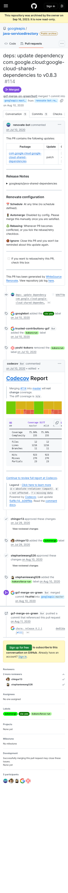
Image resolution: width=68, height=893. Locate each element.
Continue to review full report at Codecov (31, 477)
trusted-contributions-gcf (32, 328)
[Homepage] (34, 6)
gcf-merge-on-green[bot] (20, 96)
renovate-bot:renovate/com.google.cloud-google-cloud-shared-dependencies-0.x (47, 100)
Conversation (17, 113)
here (51, 280)
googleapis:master (16, 100)
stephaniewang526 (23, 555)
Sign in (22, 656)
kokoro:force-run (21, 581)
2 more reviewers (12, 674)
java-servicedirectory (20, 33)
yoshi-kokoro (24, 347)
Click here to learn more (36, 484)
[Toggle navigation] (6, 6)
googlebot (22, 313)
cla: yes (49, 313)
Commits (41, 113)
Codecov (17, 378)
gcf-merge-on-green (29, 592)
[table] (34, 154)
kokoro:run (32, 332)
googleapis (16, 28)
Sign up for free (19, 647)
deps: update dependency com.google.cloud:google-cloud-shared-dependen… (31, 299)
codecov (12, 363)
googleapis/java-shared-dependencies (33, 183)
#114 (23, 388)
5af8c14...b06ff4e (20, 500)
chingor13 (17, 518)
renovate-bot (21, 124)
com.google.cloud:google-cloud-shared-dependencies (25, 157)
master (36, 388)
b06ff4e (60, 295)
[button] (59, 124)
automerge (50, 540)
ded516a (60, 628)
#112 (19, 632)
